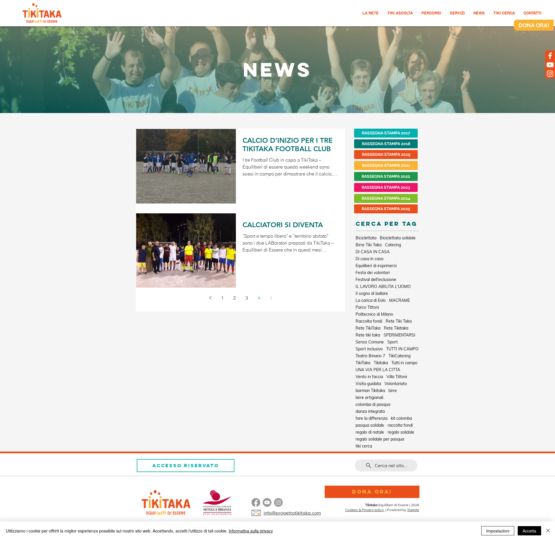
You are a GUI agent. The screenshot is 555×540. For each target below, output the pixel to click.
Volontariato (395, 383)
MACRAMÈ (399, 300)
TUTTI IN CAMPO (402, 349)
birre (392, 390)
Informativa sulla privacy (251, 531)
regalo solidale (401, 432)
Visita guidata (368, 383)
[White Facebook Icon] (550, 55)
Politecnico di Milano (374, 314)
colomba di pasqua (373, 404)
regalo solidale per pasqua (380, 439)
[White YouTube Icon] (550, 64)
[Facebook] (255, 502)
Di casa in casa (369, 258)
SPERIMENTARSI (399, 335)
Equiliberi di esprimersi (376, 265)
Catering (393, 245)
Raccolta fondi (369, 321)
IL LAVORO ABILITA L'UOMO (383, 286)
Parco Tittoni (367, 307)
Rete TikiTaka (368, 328)
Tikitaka (381, 362)
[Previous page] (210, 298)
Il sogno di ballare (372, 293)
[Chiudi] (548, 530)
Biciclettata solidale (398, 238)
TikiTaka (363, 362)
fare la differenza (371, 418)
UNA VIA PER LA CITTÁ (378, 369)
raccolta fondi (400, 425)
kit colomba (401, 418)
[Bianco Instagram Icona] (550, 73)
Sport (392, 342)
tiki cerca (364, 446)
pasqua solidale (370, 425)
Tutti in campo (404, 362)
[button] (431, 13)
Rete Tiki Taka (399, 321)
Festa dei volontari (373, 272)
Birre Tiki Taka (369, 245)
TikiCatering (399, 356)
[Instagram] (278, 502)
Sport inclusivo (369, 349)
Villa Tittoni (396, 376)
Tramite (413, 510)
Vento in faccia (369, 376)
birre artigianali (369, 397)
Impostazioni (497, 531)
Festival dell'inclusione (376, 279)
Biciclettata (366, 238)
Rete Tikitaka (396, 328)
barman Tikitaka (370, 390)
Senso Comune (370, 342)
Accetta (529, 531)
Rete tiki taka (368, 335)
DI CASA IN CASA (373, 251)
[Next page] (271, 298)
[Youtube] (267, 502)
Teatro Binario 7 (370, 356)
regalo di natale (370, 432)
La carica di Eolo (371, 300)
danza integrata (370, 411)
